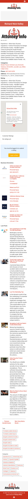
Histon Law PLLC (14, 187)
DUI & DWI (10, 67)
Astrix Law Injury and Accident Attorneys (15, 166)
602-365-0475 (14, 172)
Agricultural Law (7, 456)
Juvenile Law (17, 67)
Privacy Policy (18, 494)
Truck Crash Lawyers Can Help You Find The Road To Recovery (17, 261)
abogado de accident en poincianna (11, 448)
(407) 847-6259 (10, 71)
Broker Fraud (5, 65)
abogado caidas (7, 442)
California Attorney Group (17, 196)
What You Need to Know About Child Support (18, 391)
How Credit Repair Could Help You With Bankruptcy (18, 229)
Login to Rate (14, 155)
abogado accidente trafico (9, 439)
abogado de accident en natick (10, 445)
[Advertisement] (14, 16)
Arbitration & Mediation (8, 462)
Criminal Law (13, 65)
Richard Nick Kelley (12, 108)
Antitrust (5, 459)
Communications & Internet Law (10, 474)
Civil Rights (5, 471)
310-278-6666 (14, 201)
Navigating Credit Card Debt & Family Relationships (18, 324)
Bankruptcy (20, 465)
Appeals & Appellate (14, 459)
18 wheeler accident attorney (10, 431)
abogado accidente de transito (10, 436)
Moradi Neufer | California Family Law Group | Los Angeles (17, 177)
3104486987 (14, 183)
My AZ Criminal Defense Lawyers (14, 205)
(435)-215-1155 (14, 192)
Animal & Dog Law (17, 456)
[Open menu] (26, 2)
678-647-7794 (14, 221)
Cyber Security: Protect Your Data (16, 359)
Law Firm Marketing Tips (17, 292)
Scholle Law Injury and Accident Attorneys (16, 215)
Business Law (14, 468)
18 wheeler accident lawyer (9, 434)
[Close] (20, 104)
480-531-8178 (14, 211)
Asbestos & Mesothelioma (9, 465)
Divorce (12, 181)
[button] (14, 125)
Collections (12, 471)
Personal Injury (14, 170)
